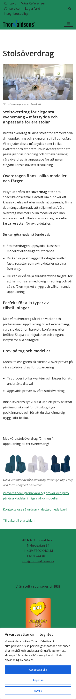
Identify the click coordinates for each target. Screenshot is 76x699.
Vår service (11, 8)
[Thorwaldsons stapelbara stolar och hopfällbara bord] (19, 23)
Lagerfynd (32, 8)
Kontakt (10, 3)
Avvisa (38, 690)
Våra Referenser (33, 3)
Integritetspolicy (16, 13)
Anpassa (38, 680)
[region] (38, 663)
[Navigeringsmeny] (68, 23)
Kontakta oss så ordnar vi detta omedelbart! (35, 509)
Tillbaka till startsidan (18, 520)
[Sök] (69, 8)
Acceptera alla (38, 669)
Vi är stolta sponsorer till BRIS (38, 586)
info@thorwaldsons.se (38, 561)
